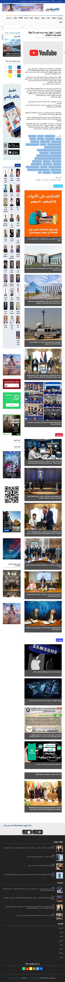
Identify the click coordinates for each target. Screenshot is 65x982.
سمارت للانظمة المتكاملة (15, 978)
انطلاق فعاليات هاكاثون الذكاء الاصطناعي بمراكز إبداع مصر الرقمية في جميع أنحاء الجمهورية (44, 423)
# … (40, 172)
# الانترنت (58, 139)
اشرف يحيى (5, 298)
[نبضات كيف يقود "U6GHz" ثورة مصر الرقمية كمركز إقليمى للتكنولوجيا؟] (12, 47)
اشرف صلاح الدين (18, 342)
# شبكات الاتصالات (50, 139)
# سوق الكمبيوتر (57, 164)
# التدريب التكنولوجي (56, 141)
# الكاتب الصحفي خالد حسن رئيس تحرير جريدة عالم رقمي (49, 150)
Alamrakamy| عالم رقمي (32, 978)
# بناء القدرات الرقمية (45, 141)
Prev (4, 464)
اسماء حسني (17, 224)
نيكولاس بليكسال (11, 284)
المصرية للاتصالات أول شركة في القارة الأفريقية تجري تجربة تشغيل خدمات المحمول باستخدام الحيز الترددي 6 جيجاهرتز (44, 302)
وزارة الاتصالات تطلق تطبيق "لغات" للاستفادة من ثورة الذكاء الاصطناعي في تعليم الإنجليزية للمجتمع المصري (30, 874)
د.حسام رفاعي (5, 326)
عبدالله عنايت (18, 298)
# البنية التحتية (47, 161)
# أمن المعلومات (46, 172)
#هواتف (61, 936)
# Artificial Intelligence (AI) (33, 167)
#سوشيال (61, 940)
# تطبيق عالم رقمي (47, 164)
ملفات (48, 17)
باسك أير (5, 271)
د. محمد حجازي (18, 240)
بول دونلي (11, 298)
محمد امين (5, 312)
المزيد (60, 22)
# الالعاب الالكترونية (56, 161)
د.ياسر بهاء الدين (5, 180)
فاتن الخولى (18, 179)
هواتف (43, 17)
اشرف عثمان (11, 239)
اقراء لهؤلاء (17, 165)
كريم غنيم (5, 239)
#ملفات (61, 932)
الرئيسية (60, 17)
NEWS (21, 17)
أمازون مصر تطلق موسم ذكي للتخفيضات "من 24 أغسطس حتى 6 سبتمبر (44, 239)
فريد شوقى (11, 179)
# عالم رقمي (32, 139)
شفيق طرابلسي (5, 284)
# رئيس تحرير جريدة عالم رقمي (32, 144)
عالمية (31, 17)
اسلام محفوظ (5, 255)
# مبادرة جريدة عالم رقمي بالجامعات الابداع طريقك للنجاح (48, 156)
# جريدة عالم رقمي (35, 141)
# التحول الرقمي (32, 136)
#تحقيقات (61, 928)
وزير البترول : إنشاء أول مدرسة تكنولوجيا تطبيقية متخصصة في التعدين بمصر (43, 565)
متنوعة (26, 17)
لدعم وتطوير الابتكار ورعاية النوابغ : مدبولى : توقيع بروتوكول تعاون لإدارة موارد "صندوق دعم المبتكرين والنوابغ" (44, 497)
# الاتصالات (40, 136)
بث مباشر (9, 17)
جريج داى (18, 326)
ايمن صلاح (18, 194)
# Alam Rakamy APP (36, 164)
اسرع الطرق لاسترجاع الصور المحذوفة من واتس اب (48, 764)
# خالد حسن (43, 144)
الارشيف (3, 37)
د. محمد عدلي (11, 225)
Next (19, 464)
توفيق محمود (18, 255)
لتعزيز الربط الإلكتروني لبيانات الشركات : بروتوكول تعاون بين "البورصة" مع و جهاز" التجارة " (43, 628)
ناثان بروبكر (11, 271)
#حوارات (61, 957)
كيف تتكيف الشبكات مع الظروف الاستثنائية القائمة (48, 774)
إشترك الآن (12, 405)
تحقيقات (53, 17)
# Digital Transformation (54, 167)
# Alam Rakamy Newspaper (54, 144)
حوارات (15, 17)
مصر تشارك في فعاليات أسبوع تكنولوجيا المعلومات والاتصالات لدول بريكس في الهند (43, 268)
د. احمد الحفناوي (5, 224)
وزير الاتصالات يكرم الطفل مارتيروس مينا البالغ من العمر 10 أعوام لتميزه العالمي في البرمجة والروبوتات (29, 847)
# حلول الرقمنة (41, 139)
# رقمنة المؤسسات (56, 172)
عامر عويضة (12, 312)
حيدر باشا (18, 284)
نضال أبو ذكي (11, 327)
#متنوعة (61, 949)
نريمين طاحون (18, 312)
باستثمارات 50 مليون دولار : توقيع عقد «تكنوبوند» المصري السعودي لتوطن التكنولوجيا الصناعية (44, 595)
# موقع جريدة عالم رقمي (55, 153)
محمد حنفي (11, 194)
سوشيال (37, 17)
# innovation (44, 167)
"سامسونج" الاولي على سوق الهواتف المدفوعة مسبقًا (41, 856)
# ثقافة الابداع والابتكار (55, 170)
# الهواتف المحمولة (37, 161)
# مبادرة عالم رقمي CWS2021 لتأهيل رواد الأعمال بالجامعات (47, 158)
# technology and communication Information (38, 170)
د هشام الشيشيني (11, 256)
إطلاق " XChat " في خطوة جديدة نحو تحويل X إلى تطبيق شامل (45, 700)
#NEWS (61, 953)
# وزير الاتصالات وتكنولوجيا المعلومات (52, 147)
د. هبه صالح (11, 208)
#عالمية (61, 945)
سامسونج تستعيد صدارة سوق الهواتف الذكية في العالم (47, 671)
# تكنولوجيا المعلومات (49, 136)
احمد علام (18, 271)
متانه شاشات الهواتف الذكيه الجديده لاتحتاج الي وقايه (41, 865)
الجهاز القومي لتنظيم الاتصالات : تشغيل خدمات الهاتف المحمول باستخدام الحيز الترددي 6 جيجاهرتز (45, 342)
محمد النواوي (5, 194)
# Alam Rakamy (44, 153)
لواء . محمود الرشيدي (5, 209)
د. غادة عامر (18, 208)
